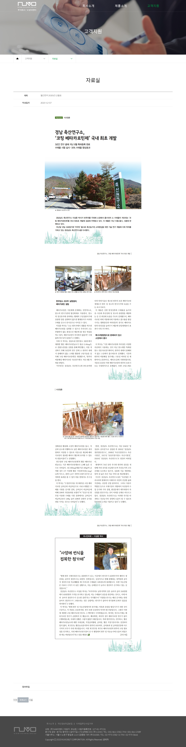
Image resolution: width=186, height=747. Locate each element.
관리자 (106, 739)
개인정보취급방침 (65, 723)
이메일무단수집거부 (84, 723)
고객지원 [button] (28, 58)
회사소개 (88, 6)
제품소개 (121, 6)
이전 (15, 699)
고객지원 (153, 6)
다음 (31, 699)
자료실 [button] (54, 58)
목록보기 (23, 699)
